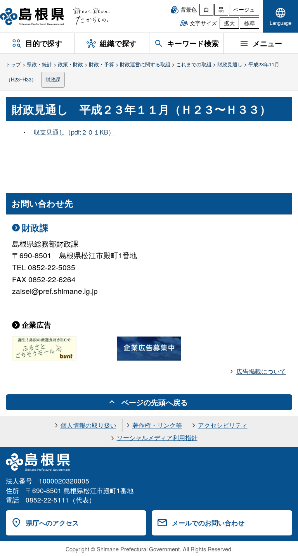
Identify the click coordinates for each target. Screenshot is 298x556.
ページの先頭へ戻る (154, 402)
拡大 (229, 23)
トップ (13, 64)
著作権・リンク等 (157, 425)
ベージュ (244, 9)
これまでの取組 (193, 64)
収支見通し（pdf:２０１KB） (74, 132)
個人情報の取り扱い (88, 425)
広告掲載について (261, 371)
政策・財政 (70, 64)
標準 (249, 23)
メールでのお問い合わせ (208, 522)
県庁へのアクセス (52, 522)
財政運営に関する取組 (145, 64)
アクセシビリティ (223, 425)
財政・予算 (101, 64)
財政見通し (230, 64)
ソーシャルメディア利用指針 (157, 437)
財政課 (53, 79)
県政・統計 (39, 64)
